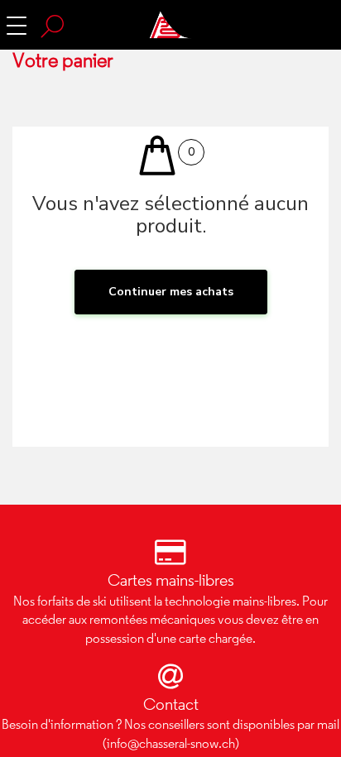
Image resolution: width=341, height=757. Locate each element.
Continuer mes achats (170, 291)
